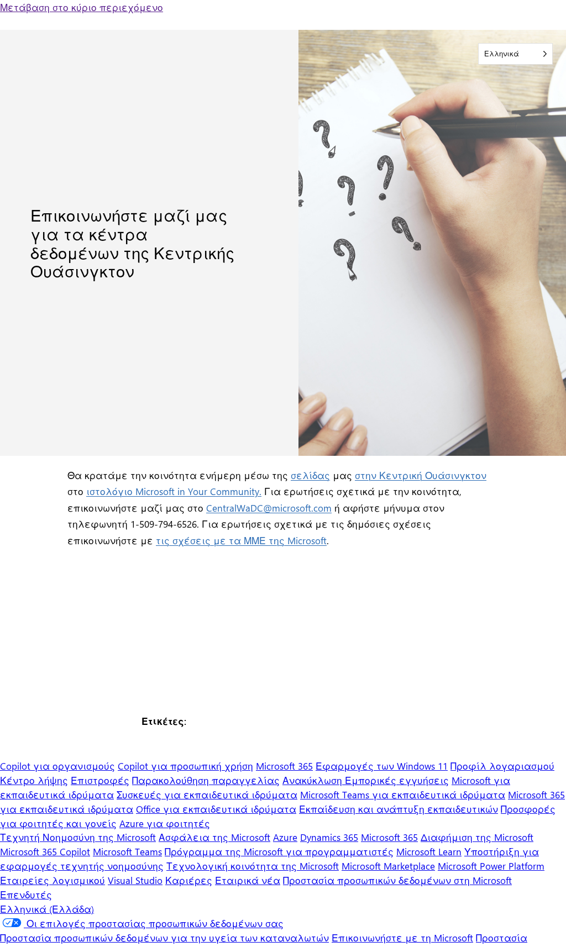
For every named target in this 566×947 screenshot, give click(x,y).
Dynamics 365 (329, 836)
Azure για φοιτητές (164, 823)
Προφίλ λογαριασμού (502, 765)
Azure (285, 836)
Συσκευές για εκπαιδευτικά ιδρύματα (207, 794)
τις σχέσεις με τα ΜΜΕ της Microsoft (241, 540)
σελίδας (310, 475)
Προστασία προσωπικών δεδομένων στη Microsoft (397, 880)
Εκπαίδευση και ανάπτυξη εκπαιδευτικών (398, 808)
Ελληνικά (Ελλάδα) (47, 908)
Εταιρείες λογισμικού (52, 880)
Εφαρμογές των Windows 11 (382, 765)
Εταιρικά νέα (247, 880)
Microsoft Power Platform (491, 865)
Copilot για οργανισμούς (57, 765)
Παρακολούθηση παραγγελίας (206, 780)
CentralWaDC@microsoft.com (269, 507)
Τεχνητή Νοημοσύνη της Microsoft (78, 836)
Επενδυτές (26, 894)
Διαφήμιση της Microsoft (477, 836)
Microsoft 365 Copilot (45, 851)
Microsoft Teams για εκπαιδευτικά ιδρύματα (402, 794)
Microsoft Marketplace (388, 865)
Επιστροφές (100, 780)
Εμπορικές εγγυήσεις (397, 780)
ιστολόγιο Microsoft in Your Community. (173, 491)
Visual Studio (135, 880)
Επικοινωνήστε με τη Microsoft (402, 937)
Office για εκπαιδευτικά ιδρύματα (216, 808)
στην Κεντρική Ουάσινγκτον (420, 475)
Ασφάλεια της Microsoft (214, 836)
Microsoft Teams (127, 851)
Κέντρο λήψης (34, 780)
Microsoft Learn (429, 851)
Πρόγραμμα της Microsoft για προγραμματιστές (279, 851)
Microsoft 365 (284, 765)
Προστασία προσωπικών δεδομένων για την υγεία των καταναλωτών (164, 937)
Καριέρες (188, 880)
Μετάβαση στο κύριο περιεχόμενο (81, 7)
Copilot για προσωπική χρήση (185, 765)
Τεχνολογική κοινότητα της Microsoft (252, 865)
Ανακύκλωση (313, 780)
